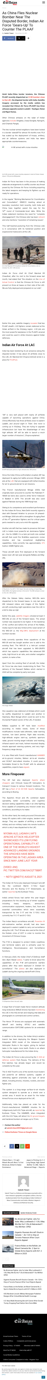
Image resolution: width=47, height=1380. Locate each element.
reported (11, 892)
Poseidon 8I (40, 921)
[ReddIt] (27, 1146)
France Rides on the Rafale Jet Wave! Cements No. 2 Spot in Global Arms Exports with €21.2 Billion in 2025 (23, 1288)
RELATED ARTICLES (11, 1213)
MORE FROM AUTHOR (29, 1213)
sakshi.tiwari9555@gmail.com (19, 1128)
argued (26, 767)
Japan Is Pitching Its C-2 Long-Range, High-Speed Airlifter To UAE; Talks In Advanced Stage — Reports (34, 1163)
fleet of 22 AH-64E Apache (22, 789)
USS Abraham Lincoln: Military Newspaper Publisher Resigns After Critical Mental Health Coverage (22, 1295)
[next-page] (7, 1259)
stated (19, 960)
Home (4, 8)
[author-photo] (23, 1187)
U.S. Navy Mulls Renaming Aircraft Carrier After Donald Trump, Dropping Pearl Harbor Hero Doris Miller (23, 1302)
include (13, 121)
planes (21, 969)
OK (43, 1377)
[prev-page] (3, 1259)
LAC (12, 481)
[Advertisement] (23, 67)
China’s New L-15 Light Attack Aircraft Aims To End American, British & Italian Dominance (12, 1163)
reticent (41, 217)
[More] (28, 38)
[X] (17, 1146)
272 (43, 543)
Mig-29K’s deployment (29, 631)
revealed (33, 323)
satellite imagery (23, 616)
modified (41, 726)
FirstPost (13, 360)
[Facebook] (11, 1146)
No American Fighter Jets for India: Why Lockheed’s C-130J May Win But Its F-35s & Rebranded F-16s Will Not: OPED (23, 1272)
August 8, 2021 (33, 876)
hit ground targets (37, 1116)
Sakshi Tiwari (9, 33)
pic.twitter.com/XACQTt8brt (23, 870)
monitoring (40, 1010)
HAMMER (41, 755)
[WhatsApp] (22, 1146)
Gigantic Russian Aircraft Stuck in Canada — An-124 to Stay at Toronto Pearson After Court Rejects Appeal (23, 1281)
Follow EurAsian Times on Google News (21, 1132)
